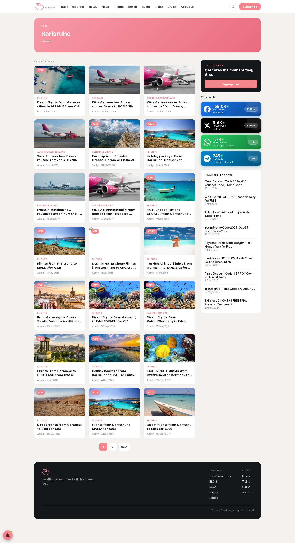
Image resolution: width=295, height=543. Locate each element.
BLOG (93, 6)
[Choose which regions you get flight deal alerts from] (8, 535)
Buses (146, 6)
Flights (119, 6)
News (105, 6)
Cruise (171, 6)
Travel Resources (72, 6)
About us (187, 6)
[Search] (233, 6)
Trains (159, 6)
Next (124, 447)
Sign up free (231, 84)
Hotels (132, 6)
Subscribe (250, 6)
